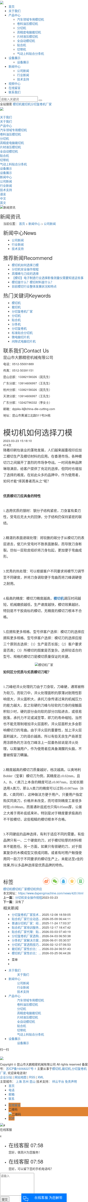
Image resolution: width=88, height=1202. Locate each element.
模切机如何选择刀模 (25, 265)
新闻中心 (15, 66)
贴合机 (21, 45)
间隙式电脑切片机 (24, 341)
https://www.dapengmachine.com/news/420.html (50, 893)
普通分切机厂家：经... (26, 923)
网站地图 (20, 1077)
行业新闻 (23, 75)
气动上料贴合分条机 (30, 53)
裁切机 (26, 104)
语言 (3, 194)
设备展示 (15, 58)
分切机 (21, 28)
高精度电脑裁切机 (29, 32)
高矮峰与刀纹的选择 (25, 273)
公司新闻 (23, 70)
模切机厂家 (19, 889)
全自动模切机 (26, 41)
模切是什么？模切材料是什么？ (33, 282)
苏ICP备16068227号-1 (21, 1068)
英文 (3, 202)
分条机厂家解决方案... (26, 940)
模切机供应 (34, 889)
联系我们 (15, 92)
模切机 (17, 104)
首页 (12, 6)
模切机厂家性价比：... (26, 953)
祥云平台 (58, 1081)
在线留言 (15, 88)
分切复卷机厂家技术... (26, 914)
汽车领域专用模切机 (30, 19)
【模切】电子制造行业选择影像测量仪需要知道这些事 (48, 278)
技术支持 (23, 79)
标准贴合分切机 (22, 333)
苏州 (26, 1081)
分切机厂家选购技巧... (26, 944)
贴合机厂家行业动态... (26, 919)
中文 (3, 198)
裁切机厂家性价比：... (26, 949)
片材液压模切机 (27, 36)
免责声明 (71, 1081)
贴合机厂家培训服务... (26, 927)
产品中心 (15, 15)
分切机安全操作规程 (25, 269)
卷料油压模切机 (27, 23)
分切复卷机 (19, 328)
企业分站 (6, 1077)
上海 (19, 1081)
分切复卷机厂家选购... (26, 936)
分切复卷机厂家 (41, 104)
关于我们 (15, 11)
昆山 (32, 1081)
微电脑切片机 (21, 337)
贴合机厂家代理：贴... (26, 931)
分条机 (16, 324)
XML (41, 1077)
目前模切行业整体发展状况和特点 (34, 286)
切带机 (21, 49)
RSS (32, 1077)
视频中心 (15, 83)
